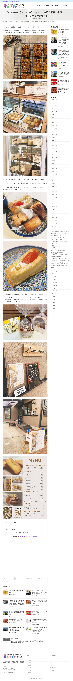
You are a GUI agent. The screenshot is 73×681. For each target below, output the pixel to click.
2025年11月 (55, 123)
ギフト (20, 640)
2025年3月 (54, 143)
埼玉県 (37, 641)
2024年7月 (54, 166)
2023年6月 (54, 197)
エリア (53, 273)
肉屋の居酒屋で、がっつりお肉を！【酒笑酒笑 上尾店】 (16, 620)
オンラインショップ (55, 235)
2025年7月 (54, 134)
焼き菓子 (42, 641)
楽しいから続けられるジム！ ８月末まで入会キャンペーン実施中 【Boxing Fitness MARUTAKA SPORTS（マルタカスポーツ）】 (40, 593)
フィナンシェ (20, 641)
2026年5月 (54, 108)
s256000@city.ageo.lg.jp (12, 672)
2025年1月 (54, 148)
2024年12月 (55, 151)
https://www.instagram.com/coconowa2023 (28, 536)
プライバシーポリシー (54, 670)
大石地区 (16, 638)
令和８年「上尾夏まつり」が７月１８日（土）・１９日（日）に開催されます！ (39, 602)
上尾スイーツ (27, 641)
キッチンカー (54, 237)
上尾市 (32, 641)
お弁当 (67, 231)
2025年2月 (54, 146)
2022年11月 (55, 212)
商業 (12, 638)
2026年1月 (54, 117)
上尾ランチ (54, 248)
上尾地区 (55, 276)
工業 (54, 299)
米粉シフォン (21, 642)
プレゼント (53, 241)
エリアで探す (29, 657)
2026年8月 (54, 99)
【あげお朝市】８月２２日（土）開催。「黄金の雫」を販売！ (16, 591)
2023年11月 (55, 183)
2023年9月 (54, 189)
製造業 (66, 265)
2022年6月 (54, 226)
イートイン (63, 233)
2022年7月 (54, 223)
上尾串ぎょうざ (55, 250)
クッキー (24, 640)
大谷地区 (55, 288)
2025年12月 (55, 120)
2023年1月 (54, 206)
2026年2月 (54, 114)
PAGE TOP (70, 659)
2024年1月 (54, 177)
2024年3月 (54, 171)
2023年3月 (54, 200)
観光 (54, 302)
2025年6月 (54, 137)
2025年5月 (54, 140)
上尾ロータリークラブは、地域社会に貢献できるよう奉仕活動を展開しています (39, 621)
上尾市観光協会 (63, 254)
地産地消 (56, 263)
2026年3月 (54, 111)
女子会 (52, 265)
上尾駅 (66, 258)
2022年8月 (54, 220)
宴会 (55, 265)
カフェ (61, 235)
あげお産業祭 (63, 231)
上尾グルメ (55, 245)
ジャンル (54, 293)
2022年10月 (55, 215)
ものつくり (53, 233)
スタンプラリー (54, 239)
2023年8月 (54, 192)
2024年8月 (54, 163)
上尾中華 (60, 248)
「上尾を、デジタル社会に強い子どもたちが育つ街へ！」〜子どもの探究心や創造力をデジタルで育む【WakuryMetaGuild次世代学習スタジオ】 (16, 603)
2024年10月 (55, 157)
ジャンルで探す (53, 655)
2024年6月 (54, 169)
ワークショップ (65, 241)
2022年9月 (54, 218)
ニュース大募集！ (53, 667)
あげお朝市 (57, 231)
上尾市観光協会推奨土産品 (57, 258)
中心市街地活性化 (61, 260)
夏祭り (67, 263)
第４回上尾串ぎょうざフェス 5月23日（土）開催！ (39, 612)
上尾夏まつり (54, 252)
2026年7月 (54, 102)
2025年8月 (54, 131)
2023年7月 (54, 194)
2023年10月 (55, 186)
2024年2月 (54, 174)
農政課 (52, 267)
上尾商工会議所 (63, 250)
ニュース (14, 641)
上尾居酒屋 (60, 252)
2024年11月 (55, 154)
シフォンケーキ (36, 640)
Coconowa (14, 640)
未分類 (53, 308)
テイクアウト (61, 239)
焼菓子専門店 (14, 642)
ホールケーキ (58, 241)
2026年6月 (54, 105)
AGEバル (52, 231)
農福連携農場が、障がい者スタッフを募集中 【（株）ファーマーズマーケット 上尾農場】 (16, 629)
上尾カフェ (57, 243)
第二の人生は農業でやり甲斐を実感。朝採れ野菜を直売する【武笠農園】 (16, 613)
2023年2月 (54, 203)
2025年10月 (55, 125)
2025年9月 (54, 128)
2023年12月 (55, 180)
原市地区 (55, 282)
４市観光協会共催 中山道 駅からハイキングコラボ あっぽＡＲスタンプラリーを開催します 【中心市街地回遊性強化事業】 (39, 630)
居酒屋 (58, 265)
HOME (28, 655)
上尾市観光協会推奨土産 (56, 256)
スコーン (43, 640)
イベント (58, 233)
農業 (54, 305)
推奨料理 (62, 265)
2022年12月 (55, 209)
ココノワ (30, 640)
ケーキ (63, 237)
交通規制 (67, 260)
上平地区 (55, 279)
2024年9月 (54, 160)
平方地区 (55, 291)
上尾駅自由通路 (54, 260)
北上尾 (52, 263)
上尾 (52, 243)
